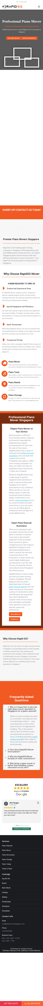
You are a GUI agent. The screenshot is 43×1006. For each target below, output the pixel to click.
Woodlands (6, 911)
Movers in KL (15, 950)
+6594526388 (23, 2)
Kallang (4, 897)
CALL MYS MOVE (33, 1003)
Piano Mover (6, 850)
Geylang (5, 892)
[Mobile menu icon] (39, 7)
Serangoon (6, 906)
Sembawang (6, 902)
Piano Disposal (7, 846)
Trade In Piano (7, 869)
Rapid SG (17, 948)
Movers (25, 950)
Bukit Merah (6, 888)
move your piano (22, 500)
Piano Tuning (6, 864)
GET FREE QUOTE (11, 1003)
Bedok (4, 883)
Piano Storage (7, 859)
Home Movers (34, 950)
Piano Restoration (8, 855)
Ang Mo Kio (6, 879)
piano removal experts (18, 587)
